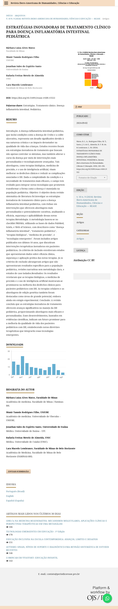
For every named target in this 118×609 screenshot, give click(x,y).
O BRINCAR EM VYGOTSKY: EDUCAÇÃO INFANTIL (32, 557)
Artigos (80, 238)
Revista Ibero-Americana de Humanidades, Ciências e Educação (45, 3)
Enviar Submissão (18, 471)
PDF (80, 106)
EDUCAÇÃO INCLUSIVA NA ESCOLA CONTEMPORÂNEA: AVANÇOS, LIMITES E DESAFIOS (52, 539)
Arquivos (20, 15)
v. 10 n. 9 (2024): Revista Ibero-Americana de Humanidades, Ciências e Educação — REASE (53, 18)
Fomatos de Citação (88, 177)
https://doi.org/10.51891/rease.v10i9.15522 (33, 97)
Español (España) (15, 500)
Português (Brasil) (15, 491)
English (10, 495)
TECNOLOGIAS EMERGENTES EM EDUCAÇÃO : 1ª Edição (35, 531)
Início (9, 15)
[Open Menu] (6, 3)
